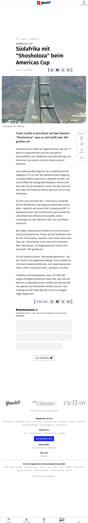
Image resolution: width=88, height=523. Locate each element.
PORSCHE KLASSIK (41, 470)
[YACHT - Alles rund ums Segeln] (46, 3)
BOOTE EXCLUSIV (31, 467)
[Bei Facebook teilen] (57, 70)
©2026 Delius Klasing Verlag (43, 476)
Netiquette (20, 315)
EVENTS (69, 470)
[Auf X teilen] (63, 70)
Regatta (24, 39)
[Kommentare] (81, 157)
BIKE (55, 467)
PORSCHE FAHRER (57, 470)
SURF (49, 467)
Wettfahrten (34, 39)
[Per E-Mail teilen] (68, 70)
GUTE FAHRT (79, 467)
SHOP (6, 467)
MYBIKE (69, 467)
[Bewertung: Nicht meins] (81, 144)
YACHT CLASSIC (16, 467)
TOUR (61, 467)
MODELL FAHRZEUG (24, 470)
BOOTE (42, 467)
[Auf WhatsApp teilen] (52, 70)
